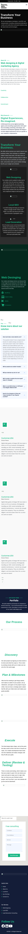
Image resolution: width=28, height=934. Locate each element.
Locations (5, 891)
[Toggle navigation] (26, 4)
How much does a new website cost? (12, 337)
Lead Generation (14, 222)
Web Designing (13, 177)
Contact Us (6, 896)
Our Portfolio (6, 894)
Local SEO (14, 205)
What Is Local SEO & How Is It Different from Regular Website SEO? (13, 386)
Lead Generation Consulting (10, 913)
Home (4, 886)
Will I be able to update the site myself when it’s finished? (13, 379)
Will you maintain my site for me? (11, 372)
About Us (5, 889)
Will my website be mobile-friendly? (12, 366)
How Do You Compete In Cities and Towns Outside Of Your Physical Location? (11, 395)
